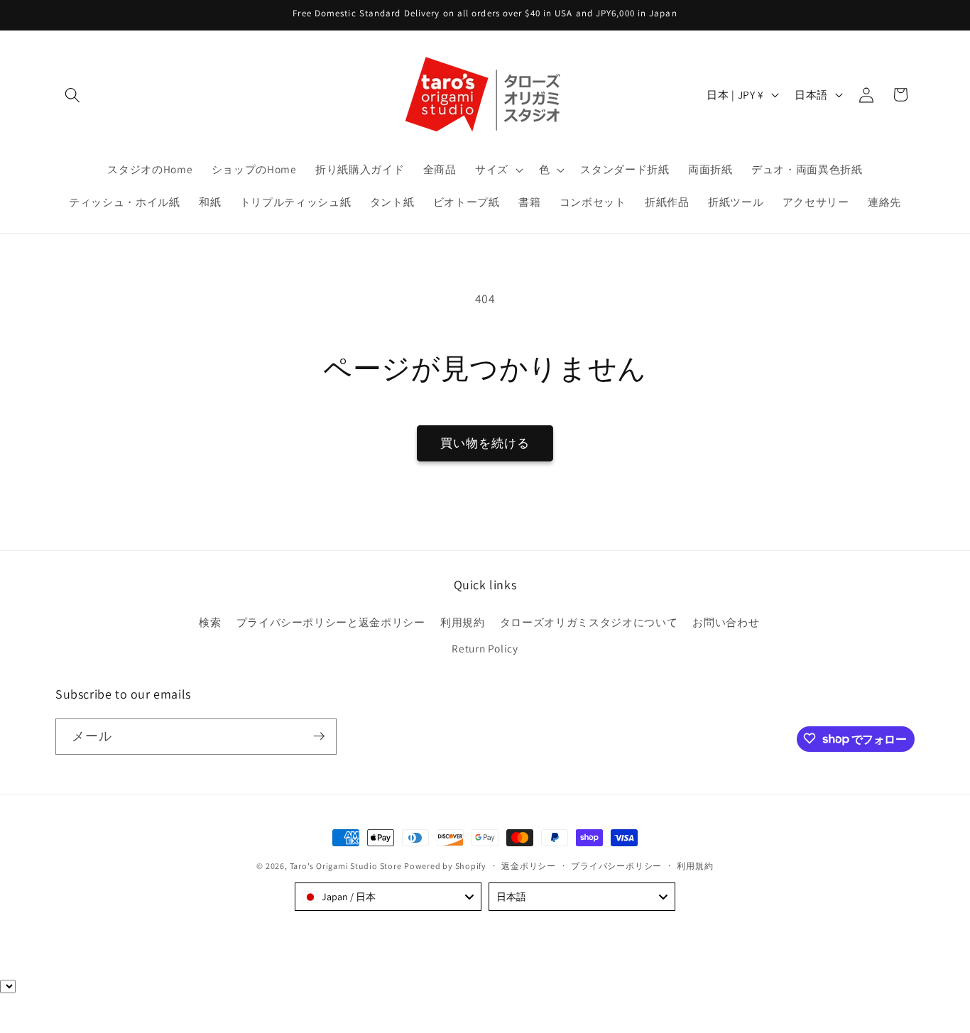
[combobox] (388, 896)
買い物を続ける (485, 443)
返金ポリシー (528, 865)
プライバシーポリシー (616, 865)
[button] (72, 94)
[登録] (319, 736)
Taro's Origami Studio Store (346, 865)
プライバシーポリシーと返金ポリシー (330, 622)
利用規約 (462, 622)
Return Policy (485, 649)
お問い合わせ (725, 622)
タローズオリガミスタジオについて (589, 622)
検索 (210, 622)
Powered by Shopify (445, 865)
